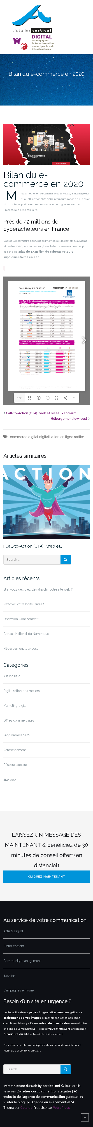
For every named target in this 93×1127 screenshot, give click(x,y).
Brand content (13, 946)
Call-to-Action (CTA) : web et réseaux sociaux (41, 413)
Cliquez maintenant (46, 876)
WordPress (61, 1107)
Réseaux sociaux (15, 765)
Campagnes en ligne (18, 990)
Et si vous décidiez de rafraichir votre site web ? (38, 589)
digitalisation (49, 437)
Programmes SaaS (16, 735)
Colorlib (26, 1107)
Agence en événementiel (51, 1102)
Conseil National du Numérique (26, 634)
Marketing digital (15, 705)
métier (79, 437)
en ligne (66, 437)
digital (33, 437)
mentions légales (57, 1091)
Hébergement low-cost (69, 418)
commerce (18, 437)
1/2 (19, 398)
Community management (22, 961)
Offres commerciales (18, 720)
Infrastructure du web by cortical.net (31, 1086)
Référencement (14, 750)
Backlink (9, 975)
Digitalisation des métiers (21, 691)
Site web (9, 779)
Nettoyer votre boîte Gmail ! (23, 604)
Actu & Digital (13, 931)
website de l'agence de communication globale (40, 1097)
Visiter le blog (14, 1102)
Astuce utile (11, 676)
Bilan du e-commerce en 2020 (43, 179)
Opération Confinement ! (21, 619)
